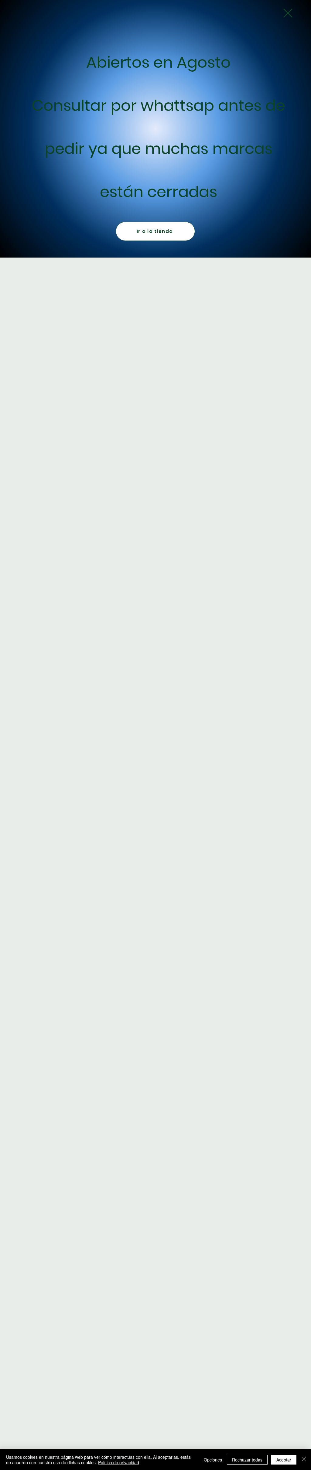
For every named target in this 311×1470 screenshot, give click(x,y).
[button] (287, 13)
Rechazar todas (247, 1460)
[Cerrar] (303, 1459)
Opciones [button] (213, 1460)
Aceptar (283, 1460)
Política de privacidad (118, 1462)
